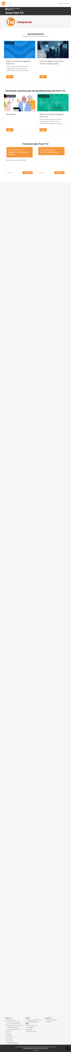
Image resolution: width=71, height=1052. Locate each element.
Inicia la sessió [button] (65, 3)
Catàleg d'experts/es (12, 1043)
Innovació (9, 1039)
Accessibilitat (30, 1027)
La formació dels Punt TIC (14, 1029)
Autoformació (11, 1020)
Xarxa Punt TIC (14, 12)
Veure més (27, 172)
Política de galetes (32, 1031)
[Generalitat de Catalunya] (12, 9)
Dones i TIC (10, 1041)
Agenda (9, 1033)
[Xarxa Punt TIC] (10, 21)
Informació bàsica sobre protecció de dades (35, 1048)
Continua (35, 1050)
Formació (9, 1035)
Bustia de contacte (51, 1020)
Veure (10, 76)
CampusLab (24, 22)
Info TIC (9, 1031)
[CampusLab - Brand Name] (3, 3)
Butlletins (49, 1022)
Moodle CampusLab (32, 1022)
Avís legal (29, 1029)
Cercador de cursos (32, 1025)
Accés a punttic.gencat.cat (34, 1020)
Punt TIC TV (10, 1037)
